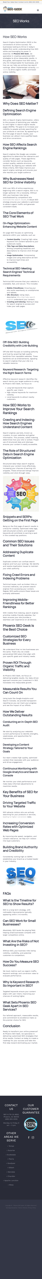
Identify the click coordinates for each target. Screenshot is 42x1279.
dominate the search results (14, 200)
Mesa (11, 1185)
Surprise (11, 1150)
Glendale (11, 1172)
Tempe (11, 1146)
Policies (25, 1207)
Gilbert (11, 1168)
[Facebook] (29, 1137)
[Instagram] (33, 1137)
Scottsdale (11, 1155)
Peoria (11, 1159)
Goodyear (11, 1163)
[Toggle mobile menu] (38, 10)
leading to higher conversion (14, 817)
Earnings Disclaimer (11, 1207)
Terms (20, 1207)
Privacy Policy (32, 1207)
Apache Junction (11, 1181)
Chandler (11, 1176)
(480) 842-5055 (34, 2)
